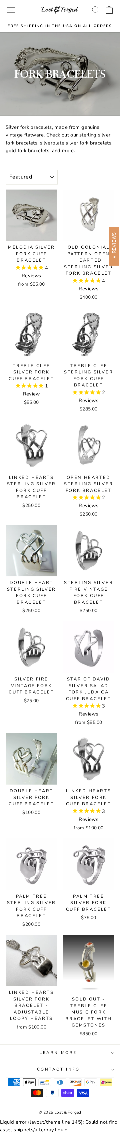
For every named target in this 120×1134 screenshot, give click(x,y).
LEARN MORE (58, 1052)
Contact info (58, 1069)
